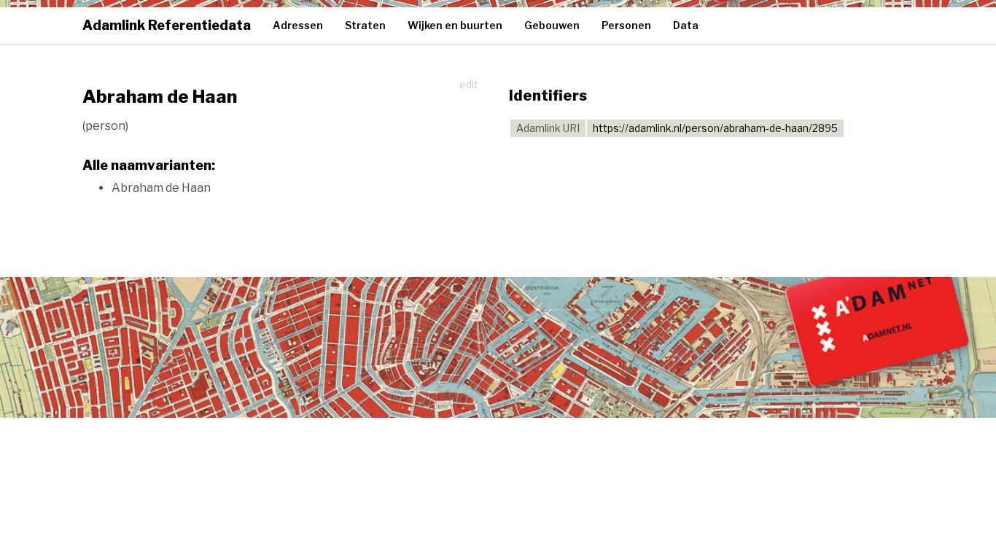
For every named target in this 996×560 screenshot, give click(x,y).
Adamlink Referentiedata (166, 25)
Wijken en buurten (455, 25)
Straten (365, 25)
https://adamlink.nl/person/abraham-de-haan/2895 (715, 128)
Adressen (298, 25)
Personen (626, 25)
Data (686, 25)
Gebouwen (552, 25)
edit (468, 84)
